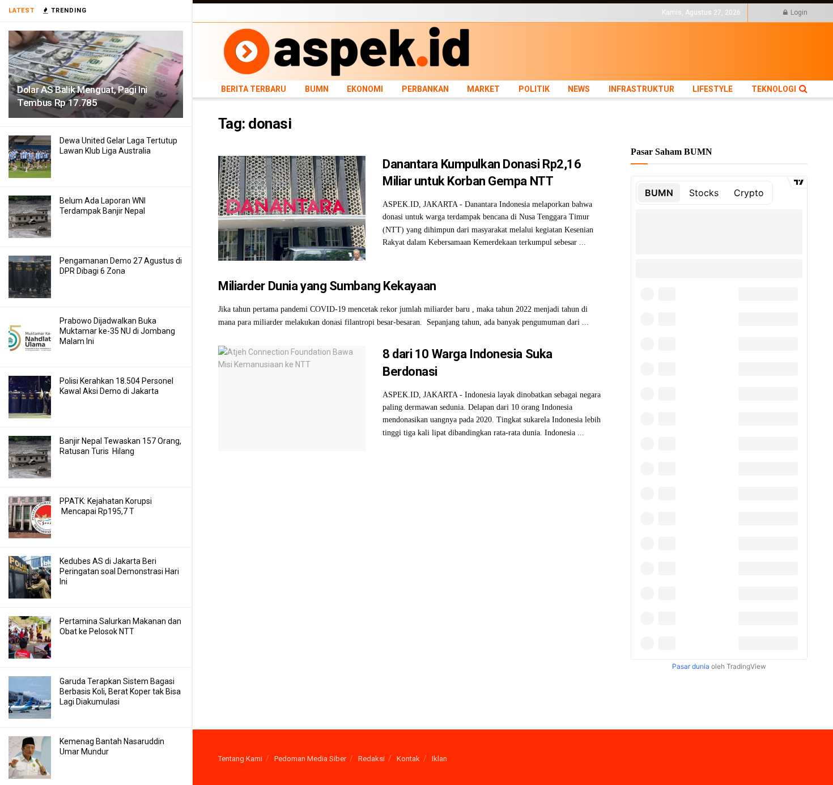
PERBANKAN (362, 12)
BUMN (290, 12)
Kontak (408, 758)
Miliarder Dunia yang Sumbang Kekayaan (327, 286)
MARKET (402, 12)
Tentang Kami (240, 758)
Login (798, 12)
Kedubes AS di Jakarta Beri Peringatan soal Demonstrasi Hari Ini (119, 571)
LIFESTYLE (554, 12)
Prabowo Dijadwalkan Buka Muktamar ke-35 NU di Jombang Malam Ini (117, 331)
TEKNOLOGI (595, 12)
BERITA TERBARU (246, 12)
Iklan (439, 758)
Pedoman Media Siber (310, 758)
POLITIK (435, 12)
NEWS (462, 12)
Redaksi (371, 758)
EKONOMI (322, 12)
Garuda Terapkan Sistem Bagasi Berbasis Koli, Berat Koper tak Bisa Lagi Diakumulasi (120, 691)
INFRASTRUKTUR (505, 12)
